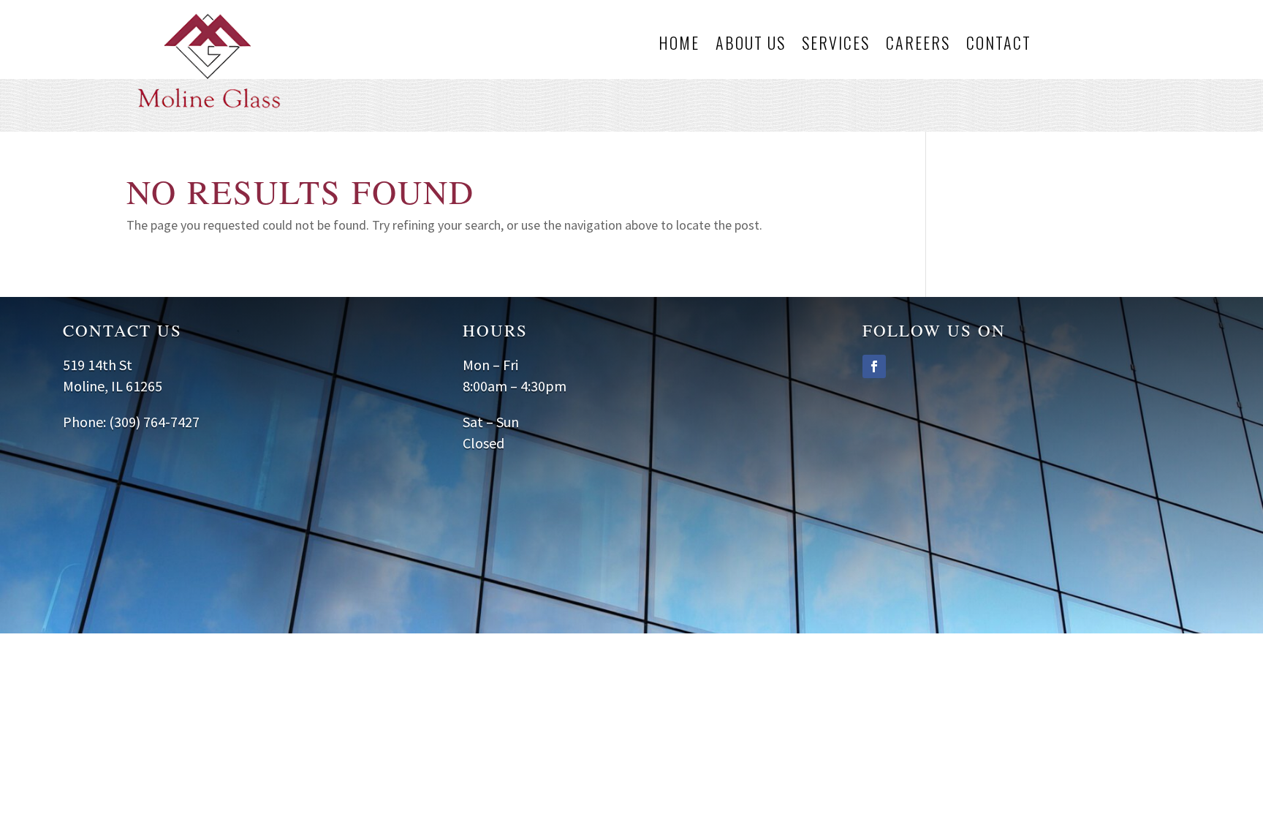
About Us (751, 45)
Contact (998, 45)
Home (679, 45)
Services (836, 45)
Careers (918, 45)
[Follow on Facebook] (874, 366)
